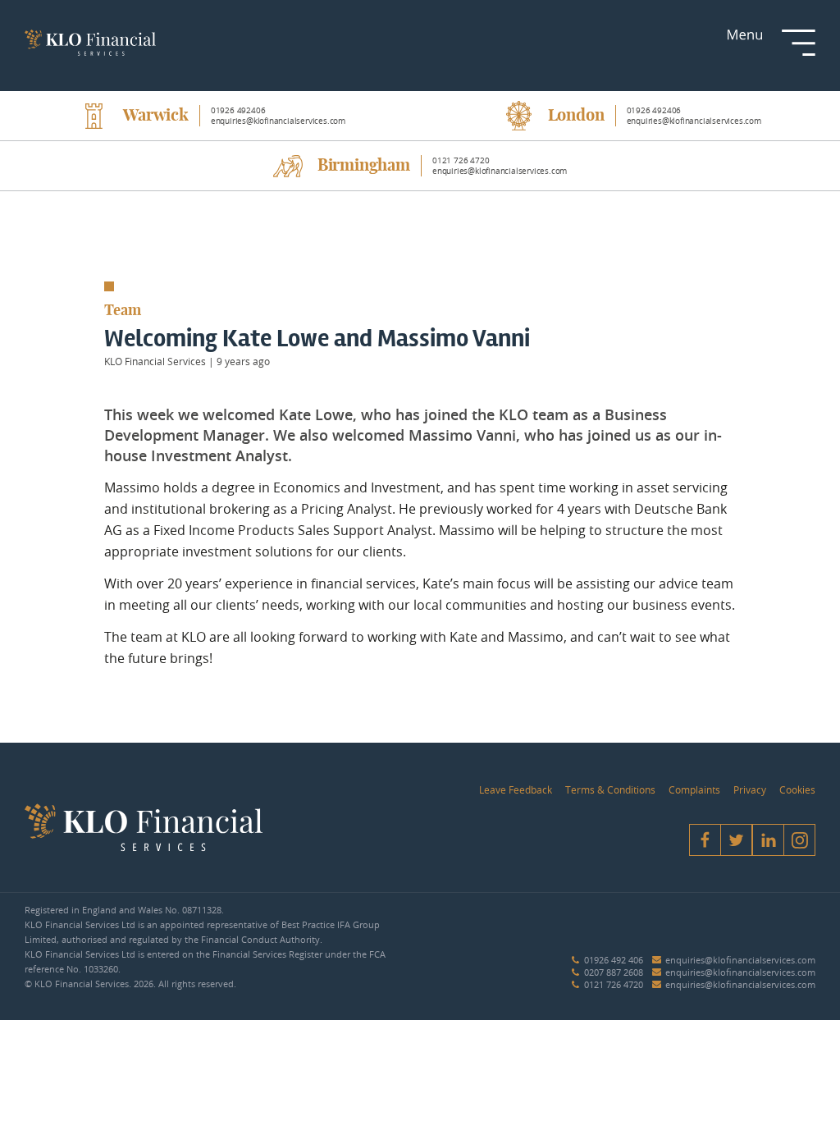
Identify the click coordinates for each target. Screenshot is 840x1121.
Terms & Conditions (610, 789)
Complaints (694, 789)
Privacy (749, 789)
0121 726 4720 (613, 984)
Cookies (797, 789)
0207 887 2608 (613, 972)
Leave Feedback (515, 789)
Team (122, 311)
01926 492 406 (613, 960)
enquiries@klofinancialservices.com (740, 960)
